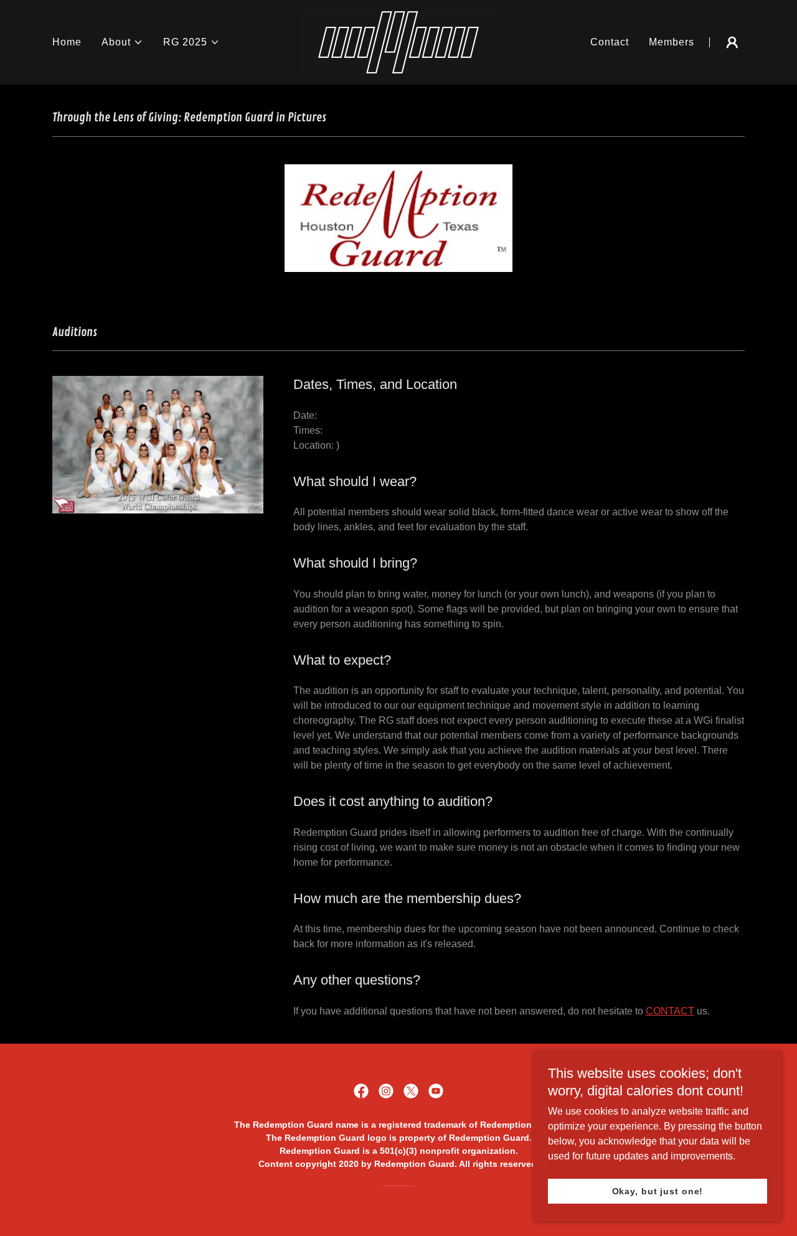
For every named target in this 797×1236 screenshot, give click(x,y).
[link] (398, 41)
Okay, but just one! (658, 1191)
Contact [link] (609, 42)
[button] (122, 42)
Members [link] (671, 42)
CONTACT (670, 1011)
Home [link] (67, 42)
